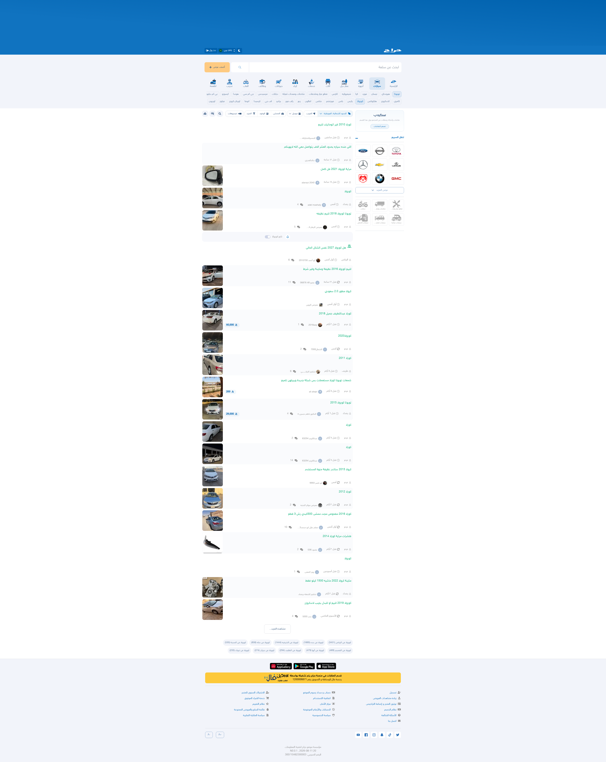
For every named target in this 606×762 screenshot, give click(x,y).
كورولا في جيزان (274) (264, 650)
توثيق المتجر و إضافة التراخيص (381, 704)
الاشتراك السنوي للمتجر (253, 692)
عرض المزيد (382, 190)
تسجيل (393, 692)
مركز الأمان (325, 704)
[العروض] (205, 114)
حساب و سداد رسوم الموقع (317, 692)
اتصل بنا (392, 721)
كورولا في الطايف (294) (290, 650)
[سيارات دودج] (363, 178)
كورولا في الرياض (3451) (340, 642)
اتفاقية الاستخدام (322, 698)
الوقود (262, 113)
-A (209, 734)
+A (220, 734)
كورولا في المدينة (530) (235, 642)
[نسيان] (379, 151)
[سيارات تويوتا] (396, 151)
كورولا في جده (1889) (313, 642)
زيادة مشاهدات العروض (384, 698)
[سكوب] (212, 114)
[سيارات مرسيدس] (363, 165)
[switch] (267, 236)
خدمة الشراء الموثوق (254, 698)
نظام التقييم (258, 704)
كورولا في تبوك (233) (239, 650)
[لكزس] (396, 165)
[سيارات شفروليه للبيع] (379, 165)
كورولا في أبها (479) (315, 650)
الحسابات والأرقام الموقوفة (317, 709)
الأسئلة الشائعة (388, 715)
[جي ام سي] (396, 178)
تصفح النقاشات (380, 126)
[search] (240, 67)
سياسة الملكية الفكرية (254, 715)
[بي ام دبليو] (379, 178)
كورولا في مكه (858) (260, 642)
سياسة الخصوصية (321, 715)
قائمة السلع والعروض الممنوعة (249, 709)
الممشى (276, 113)
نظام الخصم (390, 709)
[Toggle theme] (239, 50)
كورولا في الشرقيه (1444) (286, 642)
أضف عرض (219, 67)
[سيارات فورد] (363, 151)
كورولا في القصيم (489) (340, 650)
